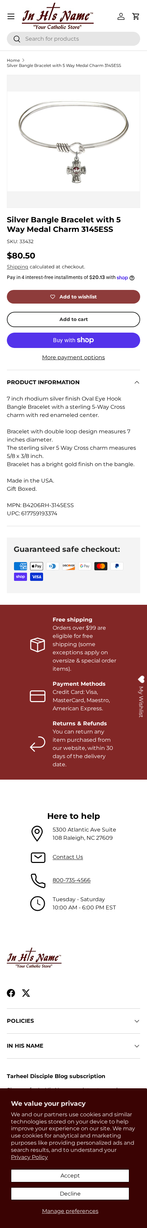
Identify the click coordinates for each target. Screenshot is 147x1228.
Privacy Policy (29, 1157)
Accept (70, 1175)
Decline (70, 1193)
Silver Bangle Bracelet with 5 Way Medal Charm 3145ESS (64, 65)
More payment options (73, 357)
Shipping (17, 267)
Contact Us (68, 857)
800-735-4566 (72, 880)
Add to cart (73, 319)
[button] (136, 16)
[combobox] (73, 39)
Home (13, 60)
